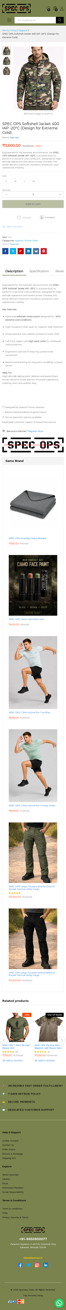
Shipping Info (9, 1158)
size (4, 176)
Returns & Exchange (12, 1154)
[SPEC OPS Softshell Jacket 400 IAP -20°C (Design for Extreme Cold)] (5, 251)
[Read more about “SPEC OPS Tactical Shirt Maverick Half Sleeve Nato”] (41, 1040)
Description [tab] (14, 271)
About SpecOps (10, 1174)
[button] (47, 217)
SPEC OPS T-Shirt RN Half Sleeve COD (15, 1046)
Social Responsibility (12, 1192)
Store (5, 1183)
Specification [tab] (39, 271)
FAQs (5, 1213)
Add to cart (33, 204)
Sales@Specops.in (33, 1258)
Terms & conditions (12, 1208)
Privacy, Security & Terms (15, 1217)
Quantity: (6, 190)
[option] (17, 1040)
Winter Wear (31, 240)
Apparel (19, 240)
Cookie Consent (10, 1140)
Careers (6, 1179)
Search (60, 20)
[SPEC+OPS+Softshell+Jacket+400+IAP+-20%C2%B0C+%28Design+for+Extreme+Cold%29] (13, 251)
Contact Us (8, 1145)
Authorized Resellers (12, 1187)
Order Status (9, 1149)
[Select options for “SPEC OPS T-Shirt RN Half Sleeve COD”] (9, 1040)
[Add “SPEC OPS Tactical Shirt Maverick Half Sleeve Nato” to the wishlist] (55, 1040)
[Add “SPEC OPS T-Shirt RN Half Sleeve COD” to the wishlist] (23, 1040)
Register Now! (35, 431)
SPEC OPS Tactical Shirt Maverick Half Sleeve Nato (48, 1046)
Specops (14, 137)
